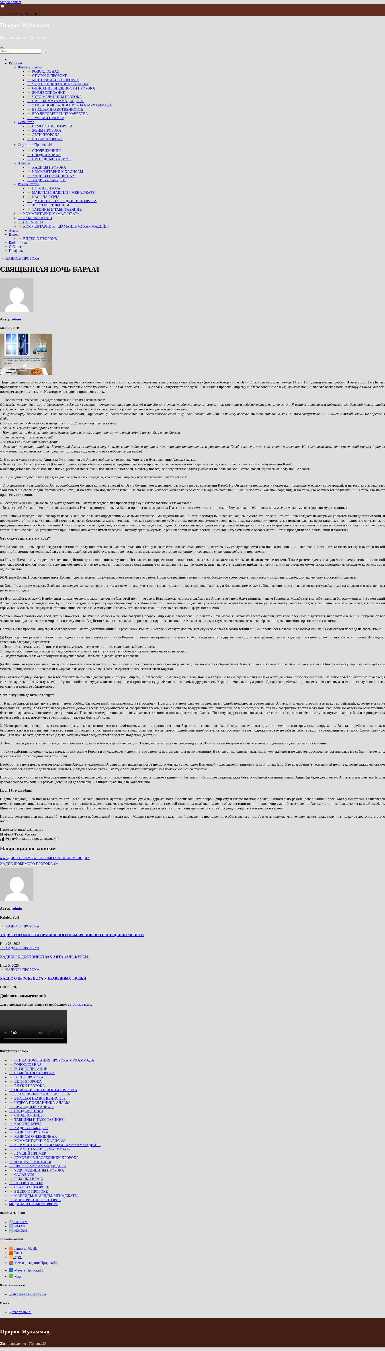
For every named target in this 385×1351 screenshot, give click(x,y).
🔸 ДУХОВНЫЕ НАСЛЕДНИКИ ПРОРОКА (62, 201)
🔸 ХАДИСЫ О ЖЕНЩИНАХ (51, 176)
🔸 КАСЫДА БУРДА (43, 197)
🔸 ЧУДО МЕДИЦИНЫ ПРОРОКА (54, 97)
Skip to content (10, 2)
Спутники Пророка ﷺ (35, 145)
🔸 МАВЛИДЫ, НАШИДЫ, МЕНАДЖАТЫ (61, 192)
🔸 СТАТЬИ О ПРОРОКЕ (47, 75)
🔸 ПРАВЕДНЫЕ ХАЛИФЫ (49, 159)
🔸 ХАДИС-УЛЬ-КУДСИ (46, 180)
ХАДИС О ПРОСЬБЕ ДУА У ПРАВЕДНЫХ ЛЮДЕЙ (43, 978)
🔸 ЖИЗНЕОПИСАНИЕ (46, 92)
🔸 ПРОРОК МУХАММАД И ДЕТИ (55, 101)
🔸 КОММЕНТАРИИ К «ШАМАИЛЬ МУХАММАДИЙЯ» (63, 226)
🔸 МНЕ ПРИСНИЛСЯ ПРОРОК (53, 80)
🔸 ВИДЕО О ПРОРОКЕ (37, 238)
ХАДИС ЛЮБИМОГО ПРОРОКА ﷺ (29, 864)
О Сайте (15, 247)
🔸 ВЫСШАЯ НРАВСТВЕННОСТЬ (55, 109)
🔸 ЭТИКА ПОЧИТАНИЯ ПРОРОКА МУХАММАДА (69, 105)
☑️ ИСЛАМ (18, 1222)
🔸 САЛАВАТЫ (30, 222)
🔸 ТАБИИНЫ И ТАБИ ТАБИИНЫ (54, 209)
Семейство (26, 122)
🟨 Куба (15, 1257)
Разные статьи (28, 184)
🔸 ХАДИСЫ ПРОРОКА (46, 167)
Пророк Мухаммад (24, 25)
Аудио (13, 230)
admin (16, 319)
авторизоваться (79, 1004)
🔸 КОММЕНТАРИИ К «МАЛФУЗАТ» (48, 214)
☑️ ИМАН (17, 1226)
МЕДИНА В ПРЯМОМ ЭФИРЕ (33, 1204)
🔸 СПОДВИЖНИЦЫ (44, 151)
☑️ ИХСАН (18, 1230)
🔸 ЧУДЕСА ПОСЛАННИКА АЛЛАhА (57, 84)
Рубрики (15, 63)
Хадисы (24, 163)
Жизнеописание (30, 67)
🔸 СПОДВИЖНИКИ (44, 155)
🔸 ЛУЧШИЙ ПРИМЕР (45, 118)
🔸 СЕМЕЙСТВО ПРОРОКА (50, 126)
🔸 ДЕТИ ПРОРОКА (43, 135)
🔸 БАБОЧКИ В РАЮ (35, 218)
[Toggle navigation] (2, 48)
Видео (13, 234)
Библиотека (18, 243)
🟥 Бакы (15, 1253)
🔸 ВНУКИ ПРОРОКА (45, 139)
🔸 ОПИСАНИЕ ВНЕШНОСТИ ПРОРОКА (61, 88)
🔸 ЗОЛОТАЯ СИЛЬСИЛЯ (48, 205)
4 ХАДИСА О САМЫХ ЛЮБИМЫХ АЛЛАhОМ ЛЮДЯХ (45, 858)
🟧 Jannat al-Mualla (23, 1248)
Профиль (16, 251)
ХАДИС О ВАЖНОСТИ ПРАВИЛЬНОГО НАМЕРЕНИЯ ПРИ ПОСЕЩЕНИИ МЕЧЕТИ (72, 935)
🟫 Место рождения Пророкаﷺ (33, 1263)
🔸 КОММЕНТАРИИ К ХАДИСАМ (55, 171)
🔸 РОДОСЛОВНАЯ (43, 71)
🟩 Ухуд (15, 1276)
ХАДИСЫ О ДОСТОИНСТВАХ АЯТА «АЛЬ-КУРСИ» (45, 957)
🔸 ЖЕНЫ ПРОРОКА (44, 130)
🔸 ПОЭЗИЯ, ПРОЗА (43, 188)
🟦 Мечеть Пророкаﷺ (26, 1270)
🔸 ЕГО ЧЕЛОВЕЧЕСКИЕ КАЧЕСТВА (57, 114)
